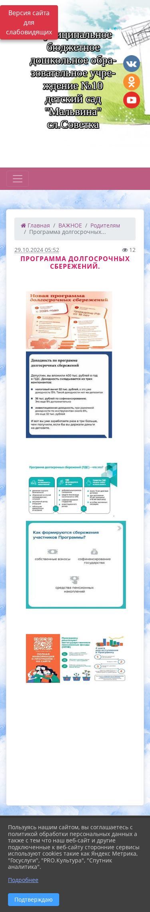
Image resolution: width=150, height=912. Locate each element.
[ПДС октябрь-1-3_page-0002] (75, 537)
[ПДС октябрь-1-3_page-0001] (75, 365)
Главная (38, 225)
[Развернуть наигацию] (17, 179)
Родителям (105, 225)
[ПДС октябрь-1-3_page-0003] (75, 708)
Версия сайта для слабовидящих (29, 22)
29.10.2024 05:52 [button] (36, 249)
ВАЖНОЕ (70, 225)
